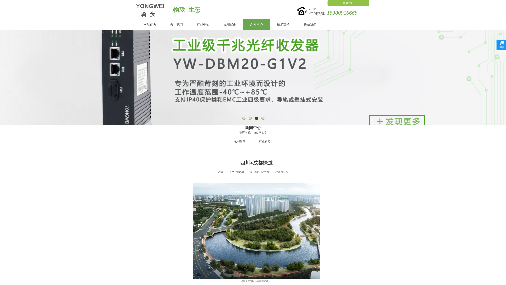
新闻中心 (256, 24)
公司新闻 (239, 141)
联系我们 (310, 24)
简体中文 (348, 3)
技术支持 (283, 24)
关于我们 (176, 24)
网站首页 (149, 24)
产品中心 (203, 24)
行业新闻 (264, 141)
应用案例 (230, 24)
